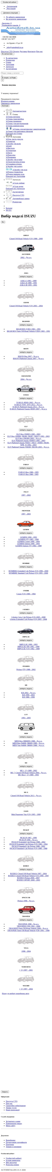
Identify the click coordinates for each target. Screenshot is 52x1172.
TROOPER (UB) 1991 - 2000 (28, 926)
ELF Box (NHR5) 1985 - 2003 (28, 434)
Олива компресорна (15, 126)
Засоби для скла (20, 170)
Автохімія (10, 64)
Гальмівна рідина (14, 164)
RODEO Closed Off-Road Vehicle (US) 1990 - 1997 (28, 876)
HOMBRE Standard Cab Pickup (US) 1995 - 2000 (28, 573)
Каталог (9, 208)
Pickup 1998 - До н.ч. (26, 901)
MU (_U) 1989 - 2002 (28, 771)
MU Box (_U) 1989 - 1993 (28, 775)
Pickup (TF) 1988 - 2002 (26, 669)
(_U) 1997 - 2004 (26, 989)
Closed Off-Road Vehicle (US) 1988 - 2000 (26, 239)
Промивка (11, 157)
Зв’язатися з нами (13, 1121)
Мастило (10, 148)
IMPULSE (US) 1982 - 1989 (28, 649)
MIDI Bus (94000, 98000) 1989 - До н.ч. (28, 743)
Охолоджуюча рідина (15, 162)
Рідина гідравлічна (14, 172)
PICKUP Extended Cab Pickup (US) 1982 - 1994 (28, 844)
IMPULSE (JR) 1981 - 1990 (28, 647)
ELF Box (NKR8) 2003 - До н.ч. (28, 438)
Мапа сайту (10, 1126)
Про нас (9, 1103)
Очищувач (11, 150)
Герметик (10, 141)
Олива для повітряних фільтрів (19, 131)
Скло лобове (19, 183)
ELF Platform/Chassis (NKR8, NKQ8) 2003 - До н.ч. (28, 447)
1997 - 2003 (26, 514)
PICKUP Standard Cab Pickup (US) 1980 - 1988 (28, 848)
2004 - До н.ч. (26, 379)
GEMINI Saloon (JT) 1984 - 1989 (28, 546)
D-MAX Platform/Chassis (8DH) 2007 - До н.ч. (28, 409)
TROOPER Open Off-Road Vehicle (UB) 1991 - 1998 (28, 930)
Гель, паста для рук (14, 139)
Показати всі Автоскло (15, 189)
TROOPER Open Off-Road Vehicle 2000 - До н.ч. (28, 928)
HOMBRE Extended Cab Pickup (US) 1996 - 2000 (28, 571)
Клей (9, 146)
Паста (9, 153)
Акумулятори (11, 69)
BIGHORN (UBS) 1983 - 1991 (28, 329)
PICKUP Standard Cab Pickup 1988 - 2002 (28, 846)
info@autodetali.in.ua (14, 47)
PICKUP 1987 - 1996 (28, 838)
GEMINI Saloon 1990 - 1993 (28, 544)
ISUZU (9, 210)
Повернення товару (14, 1123)
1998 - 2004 (26, 951)
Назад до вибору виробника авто (15, 993)
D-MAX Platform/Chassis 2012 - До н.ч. (28, 407)
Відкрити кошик (8, 101)
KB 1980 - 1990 (28, 697)
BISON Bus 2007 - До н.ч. (28, 356)
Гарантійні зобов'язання (16, 1106)
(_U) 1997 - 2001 (26, 970)
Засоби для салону (14, 166)
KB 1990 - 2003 (28, 695)
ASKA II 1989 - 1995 (28, 283)
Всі (3, 222)
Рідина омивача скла (15, 174)
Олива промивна (13, 121)
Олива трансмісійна (15, 119)
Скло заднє (18, 186)
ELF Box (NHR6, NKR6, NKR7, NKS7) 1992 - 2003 (28, 436)
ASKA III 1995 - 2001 (28, 285)
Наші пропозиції (12, 1110)
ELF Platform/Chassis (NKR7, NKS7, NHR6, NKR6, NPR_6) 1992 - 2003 (28, 444)
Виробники (10, 1140)
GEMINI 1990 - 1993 (28, 537)
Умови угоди (11, 1108)
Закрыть (5, 1092)
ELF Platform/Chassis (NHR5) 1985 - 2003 (28, 441)
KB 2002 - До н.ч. (28, 693)
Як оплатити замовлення (16, 19)
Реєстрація (10, 9)
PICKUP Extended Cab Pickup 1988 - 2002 (28, 842)
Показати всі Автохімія (15, 176)
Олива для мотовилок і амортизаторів (29, 129)
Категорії (5, 106)
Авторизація (11, 6)
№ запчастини (12, 58)
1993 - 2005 (26, 718)
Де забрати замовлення (15, 17)
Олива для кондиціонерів (17, 124)
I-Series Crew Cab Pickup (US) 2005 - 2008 (28, 617)
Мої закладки (11, 1163)
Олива (8, 62)
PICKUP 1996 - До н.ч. (28, 840)
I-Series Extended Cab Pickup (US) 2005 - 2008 (28, 619)
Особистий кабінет (14, 1158)
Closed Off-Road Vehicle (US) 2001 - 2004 (26, 306)
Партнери (10, 1144)
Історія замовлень (13, 1160)
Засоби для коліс (13, 144)
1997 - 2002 (26, 495)
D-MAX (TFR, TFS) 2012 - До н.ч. (28, 405)
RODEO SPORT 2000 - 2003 (28, 880)
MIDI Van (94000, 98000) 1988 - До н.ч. (28, 745)
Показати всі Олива (14, 134)
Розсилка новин (12, 1165)
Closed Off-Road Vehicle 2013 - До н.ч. (26, 796)
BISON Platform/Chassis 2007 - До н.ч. (28, 359)
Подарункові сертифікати (16, 1142)
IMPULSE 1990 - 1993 (28, 644)
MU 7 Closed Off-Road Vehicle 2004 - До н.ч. (28, 773)
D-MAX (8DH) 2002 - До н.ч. (28, 403)
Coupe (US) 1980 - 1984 (26, 594)
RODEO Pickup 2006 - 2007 (28, 878)
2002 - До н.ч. (26, 257)
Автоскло (10, 67)
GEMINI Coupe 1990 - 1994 (28, 541)
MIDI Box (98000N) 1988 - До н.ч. (28, 741)
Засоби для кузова (14, 160)
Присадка (10, 155)
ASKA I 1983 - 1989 (28, 281)
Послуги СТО (11, 1101)
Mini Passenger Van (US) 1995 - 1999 (26, 814)
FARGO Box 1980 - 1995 (28, 472)
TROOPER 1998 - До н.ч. (28, 924)
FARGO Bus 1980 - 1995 (28, 474)
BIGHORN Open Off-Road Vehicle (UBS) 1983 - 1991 (28, 331)
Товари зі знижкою (13, 1147)
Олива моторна (13, 117)
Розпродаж (10, 60)
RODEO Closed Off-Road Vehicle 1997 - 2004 (28, 874)
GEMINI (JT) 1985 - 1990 (28, 539)
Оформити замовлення (10, 103)
